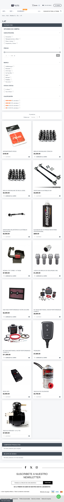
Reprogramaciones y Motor (13, 39)
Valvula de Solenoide (41, 391)
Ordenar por (26, 117)
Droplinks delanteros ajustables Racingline (15, 230)
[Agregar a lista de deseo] (29, 157)
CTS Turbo (9, 71)
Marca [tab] (6, 62)
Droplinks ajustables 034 (42, 190)
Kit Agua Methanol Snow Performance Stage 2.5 (16, 351)
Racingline (9, 82)
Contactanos (15, 498)
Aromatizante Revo (9, 151)
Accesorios (9, 37)
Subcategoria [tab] (9, 33)
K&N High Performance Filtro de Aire (16, 310)
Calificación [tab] (8, 96)
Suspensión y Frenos (11, 43)
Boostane (9, 68)
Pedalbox (9, 79)
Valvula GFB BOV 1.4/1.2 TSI (11, 430)
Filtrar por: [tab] (8, 25)
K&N (7, 75)
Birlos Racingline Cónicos (43, 151)
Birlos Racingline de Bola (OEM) (14, 190)
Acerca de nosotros (5, 498)
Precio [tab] (6, 48)
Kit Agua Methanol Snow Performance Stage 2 (47, 310)
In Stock (8, 89)
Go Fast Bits (9, 73)
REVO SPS (6, 391)
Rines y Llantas (10, 41)
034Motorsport (10, 66)
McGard (8, 77)
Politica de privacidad (25, 498)
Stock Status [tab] (8, 85)
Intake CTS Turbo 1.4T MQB (12, 270)
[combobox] (53, 11)
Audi (7, 15)
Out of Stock (9, 91)
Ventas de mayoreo (46, 498)
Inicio (3, 15)
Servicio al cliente (35, 498)
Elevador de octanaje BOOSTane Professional (45, 230)
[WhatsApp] (58, 496)
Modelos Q (12, 15)
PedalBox (37, 350)
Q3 (17, 15)
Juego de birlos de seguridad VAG (46, 270)
